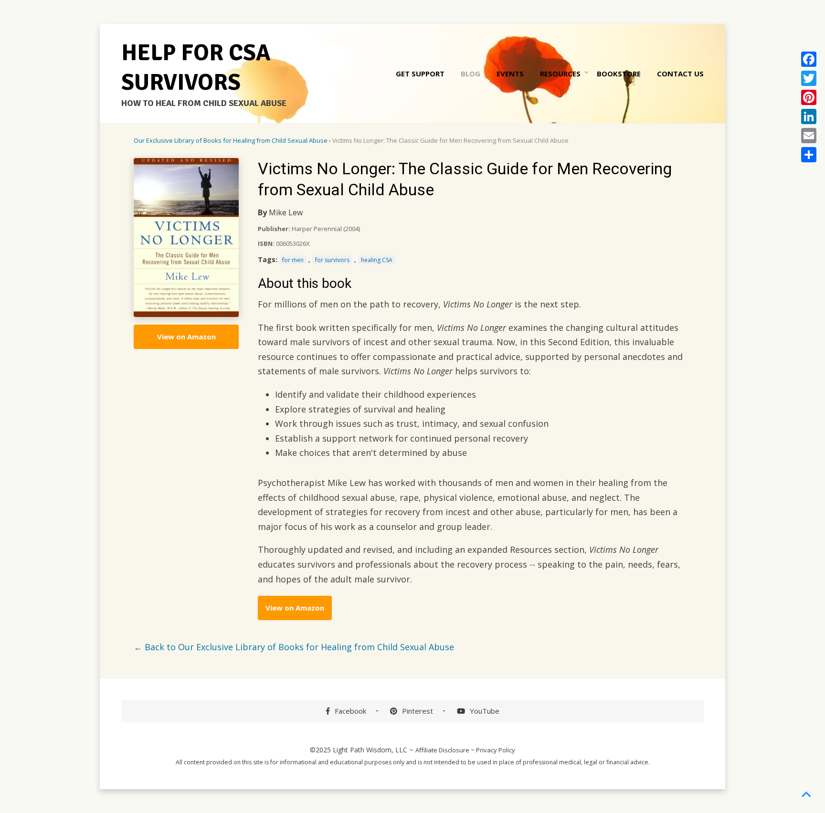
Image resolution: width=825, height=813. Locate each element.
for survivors (332, 260)
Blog (470, 73)
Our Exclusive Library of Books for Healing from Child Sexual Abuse (231, 140)
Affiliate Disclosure (442, 750)
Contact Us (680, 73)
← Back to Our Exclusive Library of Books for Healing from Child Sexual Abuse (294, 647)
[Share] (808, 154)
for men (293, 260)
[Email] (808, 135)
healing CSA (376, 260)
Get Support (420, 73)
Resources (560, 73)
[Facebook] (808, 59)
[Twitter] (808, 78)
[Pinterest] (808, 97)
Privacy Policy (495, 750)
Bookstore (619, 73)
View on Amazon (186, 336)
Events (510, 73)
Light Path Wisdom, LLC (370, 749)
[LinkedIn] (808, 116)
